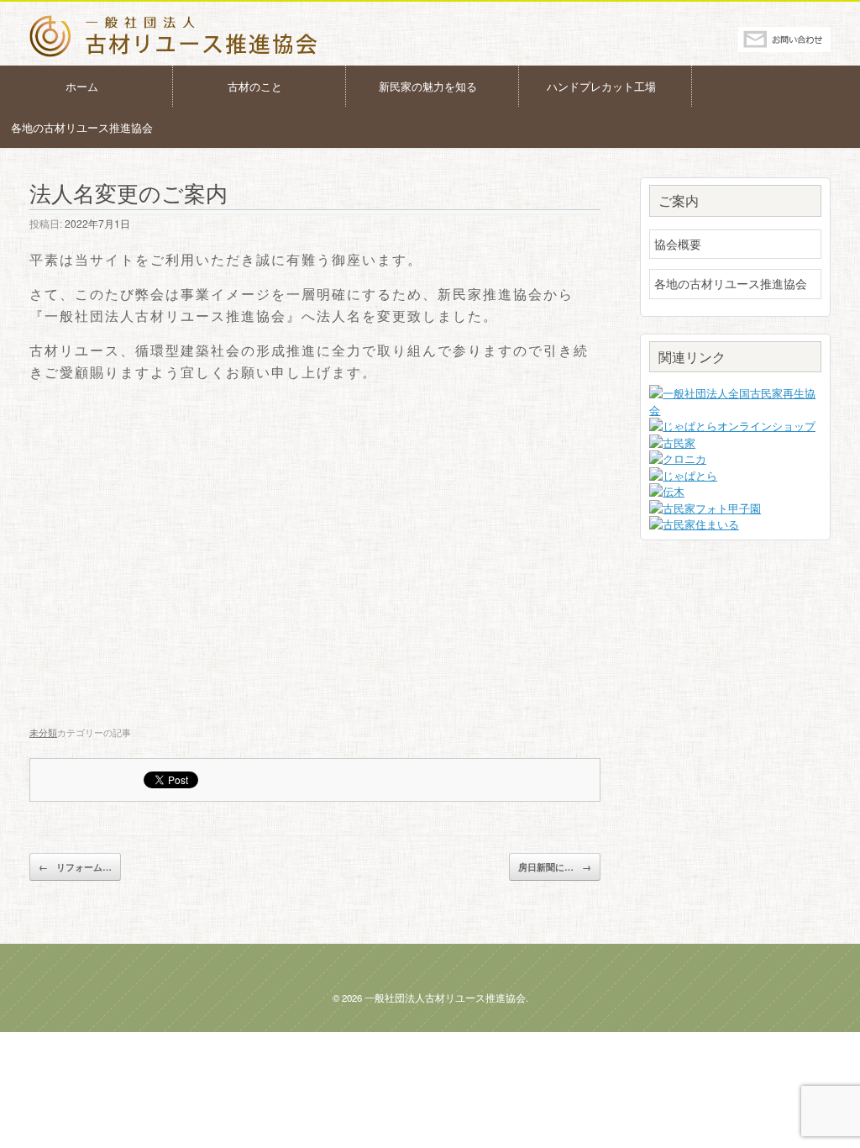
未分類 (43, 732)
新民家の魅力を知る (428, 86)
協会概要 (677, 243)
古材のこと (255, 86)
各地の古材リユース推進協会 (82, 127)
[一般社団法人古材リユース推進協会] (173, 35)
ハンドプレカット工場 (601, 86)
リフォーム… (75, 867)
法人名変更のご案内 (128, 192)
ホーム (82, 86)
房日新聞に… (554, 867)
